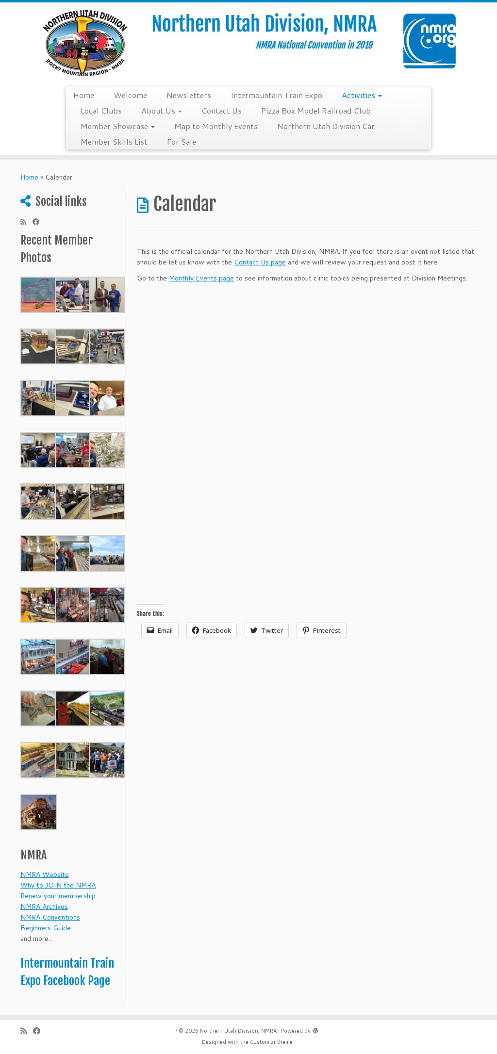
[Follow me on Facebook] (39, 221)
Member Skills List (114, 141)
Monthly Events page (201, 278)
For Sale (181, 141)
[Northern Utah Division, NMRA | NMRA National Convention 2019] (248, 43)
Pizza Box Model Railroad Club (316, 110)
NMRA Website (44, 874)
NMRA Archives (44, 906)
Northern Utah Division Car (326, 126)
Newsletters (188, 94)
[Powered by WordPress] (315, 1028)
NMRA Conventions (50, 917)
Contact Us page (260, 262)
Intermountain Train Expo (276, 94)
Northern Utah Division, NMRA (238, 1031)
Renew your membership (58, 896)
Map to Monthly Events (216, 126)
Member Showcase (115, 126)
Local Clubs (101, 110)
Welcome (130, 94)
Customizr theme (271, 1042)
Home (83, 94)
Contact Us (221, 110)
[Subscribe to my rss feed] (26, 221)
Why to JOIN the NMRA (58, 885)
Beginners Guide (45, 928)
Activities (359, 94)
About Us (159, 110)
